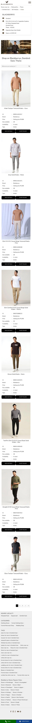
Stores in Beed (16, 685)
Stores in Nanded (16, 695)
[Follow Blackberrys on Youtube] (18, 712)
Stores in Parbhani (6, 700)
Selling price (16, 119)
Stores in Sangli (15, 702)
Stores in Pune (5, 702)
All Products (15, 9)
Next (25, 605)
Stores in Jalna (5, 690)
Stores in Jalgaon (18, 687)
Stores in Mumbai (17, 692)
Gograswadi (14, 616)
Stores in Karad (15, 690)
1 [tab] (14, 52)
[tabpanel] (16, 47)
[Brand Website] (21, 712)
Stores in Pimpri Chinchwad (20, 700)
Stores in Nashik (5, 697)
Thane (21, 7)
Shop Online (23, 131)
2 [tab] (17, 52)
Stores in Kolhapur (6, 692)
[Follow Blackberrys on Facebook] (11, 712)
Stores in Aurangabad (20, 682)
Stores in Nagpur (5, 695)
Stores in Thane (15, 705)
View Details (8, 131)
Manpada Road (5, 616)
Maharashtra (14, 7)
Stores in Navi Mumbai (18, 697)
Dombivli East (6, 9)
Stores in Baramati (6, 685)
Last (28, 605)
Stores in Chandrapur (6, 687)
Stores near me (5, 7)
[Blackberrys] (7, 3)
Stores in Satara (5, 705)
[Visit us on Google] (16, 712)
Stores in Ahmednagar (7, 682)
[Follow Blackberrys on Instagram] (13, 712)
